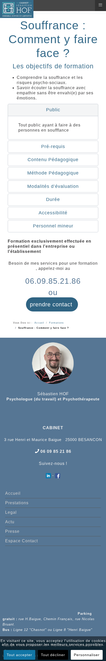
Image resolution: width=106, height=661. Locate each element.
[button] (53, 110)
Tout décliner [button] (53, 655)
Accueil (13, 493)
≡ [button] (100, 5)
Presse (12, 531)
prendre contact (52, 304)
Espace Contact (21, 541)
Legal (11, 512)
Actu (9, 522)
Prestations (17, 503)
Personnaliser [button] (87, 655)
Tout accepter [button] (19, 655)
